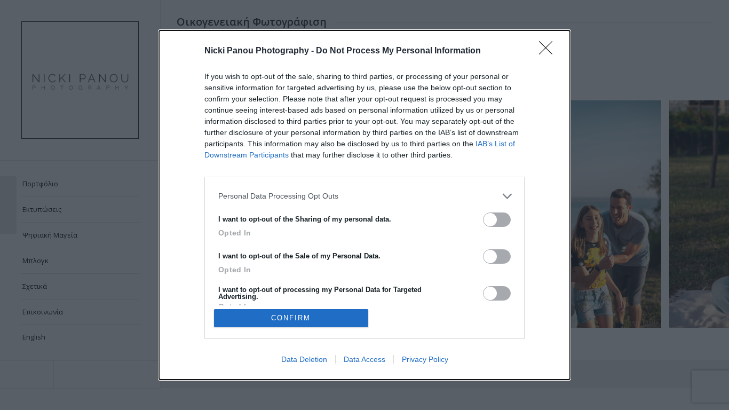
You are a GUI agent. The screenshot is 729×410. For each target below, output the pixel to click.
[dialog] (364, 205)
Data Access (364, 359)
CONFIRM (291, 318)
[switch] (497, 219)
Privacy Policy (425, 359)
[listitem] (364, 196)
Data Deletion (304, 359)
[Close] (549, 51)
